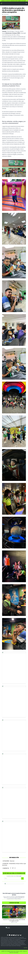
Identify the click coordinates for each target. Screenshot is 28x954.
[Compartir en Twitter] (13, 868)
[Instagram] (17, 935)
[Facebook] (7, 935)
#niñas (17, 863)
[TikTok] (18, 935)
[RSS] (15, 935)
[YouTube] (13, 935)
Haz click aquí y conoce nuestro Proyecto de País (14, 894)
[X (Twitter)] (11, 935)
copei (24, 863)
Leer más (25, 947)
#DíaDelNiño (12, 863)
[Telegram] (20, 935)
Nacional (12, 861)
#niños (21, 863)
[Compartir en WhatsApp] (15, 868)
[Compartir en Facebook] (10, 868)
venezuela (4, 865)
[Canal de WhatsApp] (9, 935)
